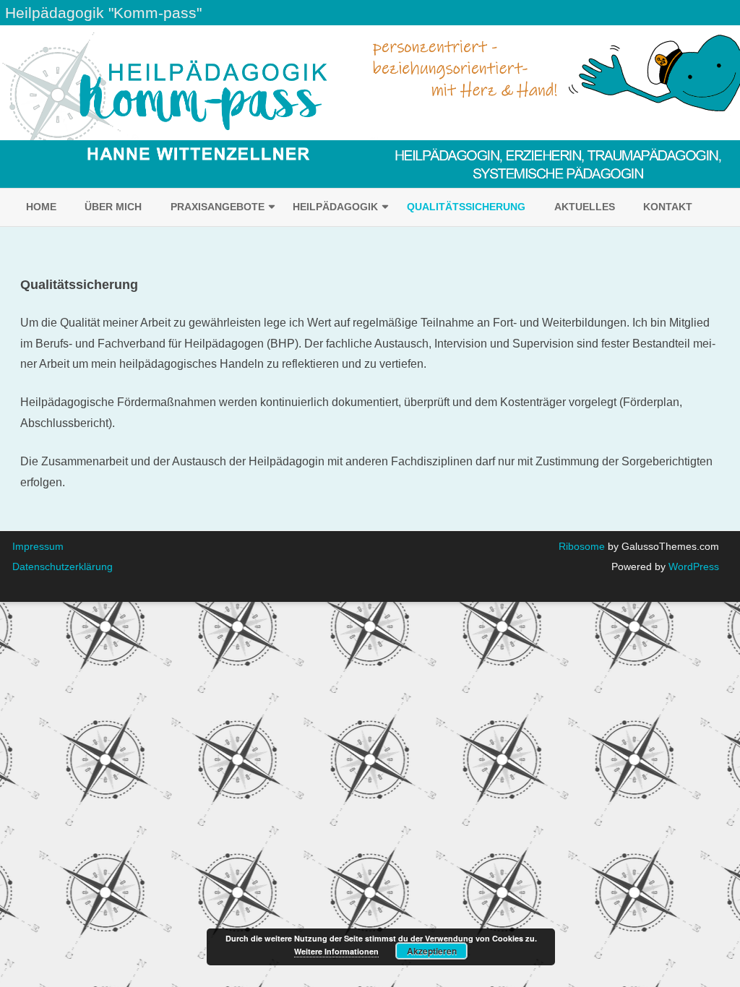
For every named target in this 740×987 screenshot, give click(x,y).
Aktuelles (584, 206)
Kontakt (667, 206)
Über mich (113, 206)
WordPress (692, 566)
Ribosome (582, 546)
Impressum (38, 546)
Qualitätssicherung (466, 206)
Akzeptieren (432, 950)
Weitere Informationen (336, 951)
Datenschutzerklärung (62, 566)
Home (41, 206)
